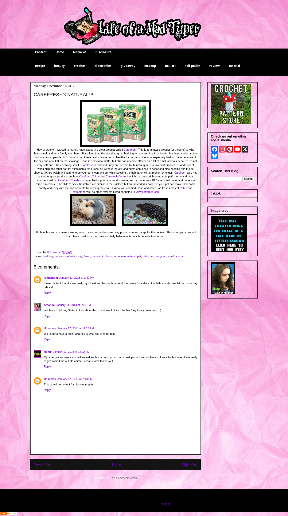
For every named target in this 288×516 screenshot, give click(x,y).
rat (152, 256)
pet (139, 256)
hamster (111, 256)
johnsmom (51, 277)
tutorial (234, 66)
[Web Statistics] (8, 514)
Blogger (165, 503)
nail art (170, 66)
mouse (121, 256)
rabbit (146, 256)
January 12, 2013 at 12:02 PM (71, 351)
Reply (47, 292)
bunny (58, 256)
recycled (161, 256)
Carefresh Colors (89, 176)
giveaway (128, 66)
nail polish (192, 66)
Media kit (79, 52)
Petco (183, 188)
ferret (87, 256)
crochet (79, 66)
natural (131, 256)
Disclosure (104, 52)
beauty (59, 66)
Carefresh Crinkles (69, 180)
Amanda (49, 305)
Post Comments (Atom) (124, 478)
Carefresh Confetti (117, 176)
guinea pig (98, 256)
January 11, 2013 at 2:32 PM (76, 277)
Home (60, 52)
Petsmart (76, 191)
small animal (175, 256)
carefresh (69, 256)
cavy (79, 256)
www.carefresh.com (148, 191)
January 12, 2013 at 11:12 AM (75, 328)
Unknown (50, 328)
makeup (150, 66)
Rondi (48, 351)
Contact (41, 52)
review (214, 66)
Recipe (40, 66)
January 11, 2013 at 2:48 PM (73, 305)
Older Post (189, 464)
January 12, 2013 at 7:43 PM (75, 379)
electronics (103, 66)
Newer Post (42, 464)
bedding (48, 256)
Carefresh (130, 149)
